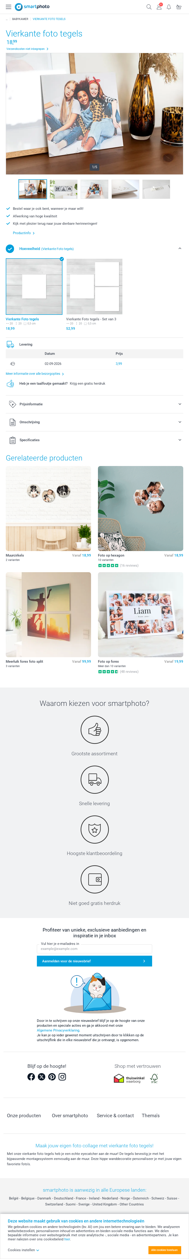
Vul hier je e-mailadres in (60, 944)
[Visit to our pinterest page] (52, 1077)
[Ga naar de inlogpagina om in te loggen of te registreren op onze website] (159, 6)
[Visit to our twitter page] (41, 1077)
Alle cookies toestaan (164, 1250)
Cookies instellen (21, 1250)
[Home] (7, 19)
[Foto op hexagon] (140, 508)
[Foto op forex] (140, 614)
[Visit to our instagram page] (62, 1077)
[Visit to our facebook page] (31, 1077)
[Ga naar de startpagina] (32, 7)
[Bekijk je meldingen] (169, 6)
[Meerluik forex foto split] (48, 614)
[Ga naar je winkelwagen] (179, 6)
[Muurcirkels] (48, 508)
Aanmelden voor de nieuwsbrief (66, 961)
